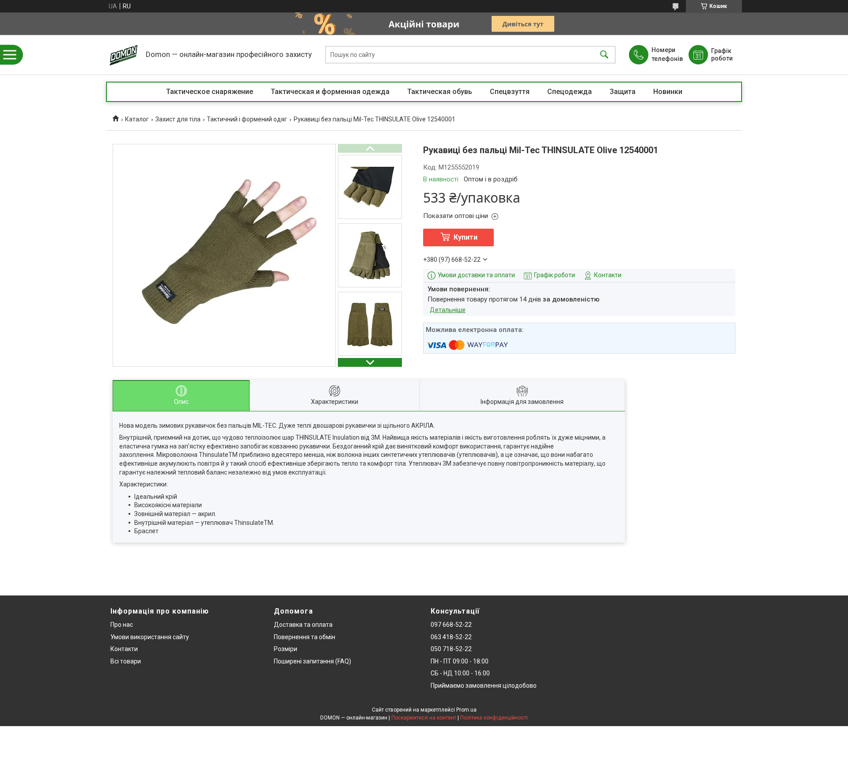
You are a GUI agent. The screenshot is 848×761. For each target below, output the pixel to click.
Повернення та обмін (304, 636)
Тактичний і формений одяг (247, 119)
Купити (465, 237)
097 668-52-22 (451, 624)
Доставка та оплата (303, 624)
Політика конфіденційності (494, 718)
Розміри (285, 648)
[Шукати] (604, 55)
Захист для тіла (178, 119)
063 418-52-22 (451, 636)
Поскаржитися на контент (423, 718)
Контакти (124, 648)
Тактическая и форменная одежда (330, 91)
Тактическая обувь (439, 91)
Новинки (667, 91)
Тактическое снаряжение (209, 91)
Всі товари (125, 661)
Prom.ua (466, 710)
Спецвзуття (510, 91)
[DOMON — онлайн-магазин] (123, 54)
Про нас (121, 624)
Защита (623, 91)
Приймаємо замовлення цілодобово (484, 685)
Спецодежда (569, 91)
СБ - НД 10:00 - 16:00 (460, 673)
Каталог (137, 119)
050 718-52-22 (451, 648)
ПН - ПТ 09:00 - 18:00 (459, 661)
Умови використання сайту (149, 636)
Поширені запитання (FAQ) (312, 661)
